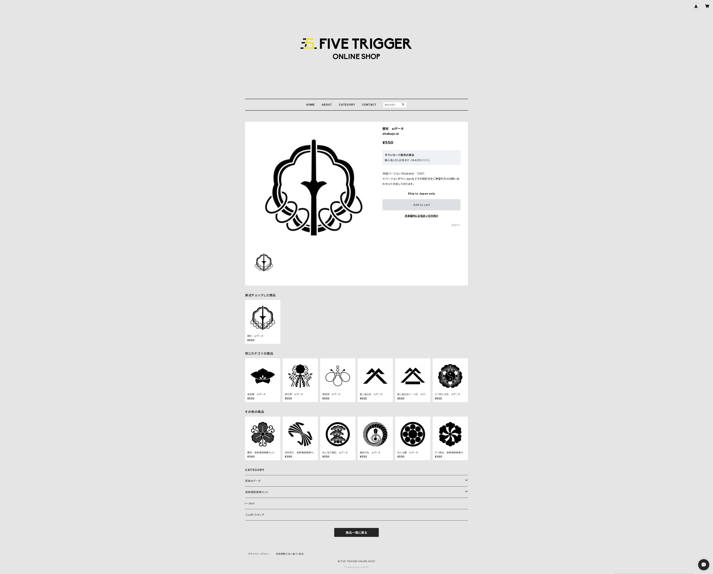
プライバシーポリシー (259, 553)
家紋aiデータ (253, 480)
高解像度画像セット (256, 492)
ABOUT (327, 104)
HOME (310, 104)
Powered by (352, 567)
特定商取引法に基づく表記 (290, 553)
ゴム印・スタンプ (254, 514)
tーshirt (250, 503)
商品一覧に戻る (356, 532)
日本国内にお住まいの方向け (421, 215)
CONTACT (369, 104)
